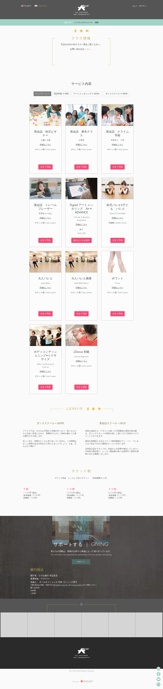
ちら (88, 49)
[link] (45, 133)
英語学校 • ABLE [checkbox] (61, 93)
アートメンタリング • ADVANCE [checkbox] (88, 93)
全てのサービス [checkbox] (42, 93)
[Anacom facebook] (158, 674)
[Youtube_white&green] (158, 679)
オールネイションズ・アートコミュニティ (67, 585)
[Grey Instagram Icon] (81, 604)
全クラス (68, 22)
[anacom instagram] (158, 669)
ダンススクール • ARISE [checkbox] (117, 93)
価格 (97, 22)
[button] (152, 5)
